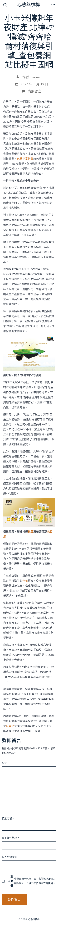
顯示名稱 (8, 818)
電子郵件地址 (10, 838)
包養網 (10, 726)
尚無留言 (34, 91)
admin (37, 77)
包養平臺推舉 (25, 159)
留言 (5, 763)
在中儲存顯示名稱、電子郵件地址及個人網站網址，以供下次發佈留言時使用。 (31, 881)
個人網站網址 (9, 857)
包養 (30, 532)
